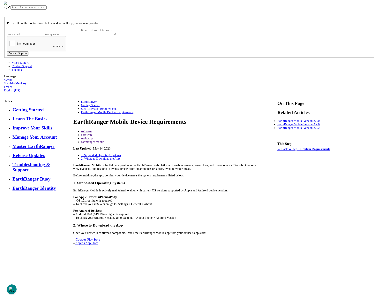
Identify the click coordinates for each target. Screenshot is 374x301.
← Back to (303, 149)
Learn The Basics (29, 118)
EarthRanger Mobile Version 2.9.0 (298, 124)
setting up (87, 138)
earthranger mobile (92, 141)
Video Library (20, 62)
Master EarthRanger (33, 146)
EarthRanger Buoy (31, 178)
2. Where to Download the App (100, 158)
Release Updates (28, 155)
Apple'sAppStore (86, 243)
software (86, 131)
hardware (87, 134)
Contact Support (22, 66)
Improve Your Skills (32, 127)
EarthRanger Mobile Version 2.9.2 (298, 127)
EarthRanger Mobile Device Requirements (107, 112)
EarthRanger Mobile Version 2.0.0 (298, 120)
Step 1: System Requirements (99, 108)
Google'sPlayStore (88, 239)
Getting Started (28, 109)
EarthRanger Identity (34, 188)
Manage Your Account (34, 137)
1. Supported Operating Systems (101, 155)
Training (17, 69)
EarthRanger (89, 101)
